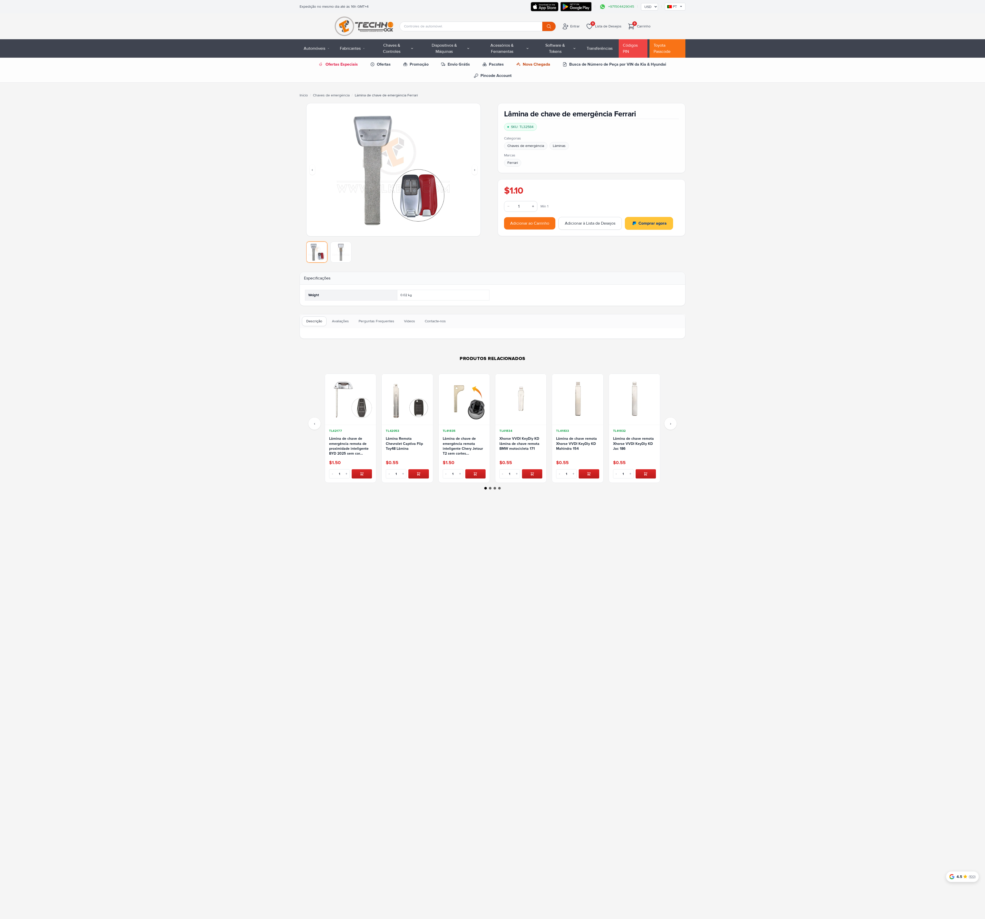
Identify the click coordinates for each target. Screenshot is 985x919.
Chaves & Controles (391, 48)
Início (304, 95)
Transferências (600, 48)
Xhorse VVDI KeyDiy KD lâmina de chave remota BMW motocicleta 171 (519, 443)
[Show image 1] (316, 252)
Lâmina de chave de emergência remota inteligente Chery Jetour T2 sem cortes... (463, 446)
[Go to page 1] (485, 488)
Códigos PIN (630, 48)
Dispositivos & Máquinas (444, 48)
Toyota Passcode (662, 48)
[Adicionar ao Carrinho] (362, 473)
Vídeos (409, 321)
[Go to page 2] (490, 488)
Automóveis (314, 48)
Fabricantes (350, 48)
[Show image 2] (340, 252)
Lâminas (559, 146)
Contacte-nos (435, 321)
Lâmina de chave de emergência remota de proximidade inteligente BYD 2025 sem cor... (349, 446)
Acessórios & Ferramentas (502, 48)
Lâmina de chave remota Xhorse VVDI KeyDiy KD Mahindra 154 (576, 443)
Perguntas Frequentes (376, 321)
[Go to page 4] (499, 488)
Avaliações (340, 321)
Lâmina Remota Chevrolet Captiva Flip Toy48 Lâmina (404, 443)
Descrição (314, 321)
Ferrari (512, 163)
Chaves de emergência (331, 95)
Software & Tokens (555, 48)
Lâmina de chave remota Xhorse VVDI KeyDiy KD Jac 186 (633, 443)
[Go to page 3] (495, 488)
